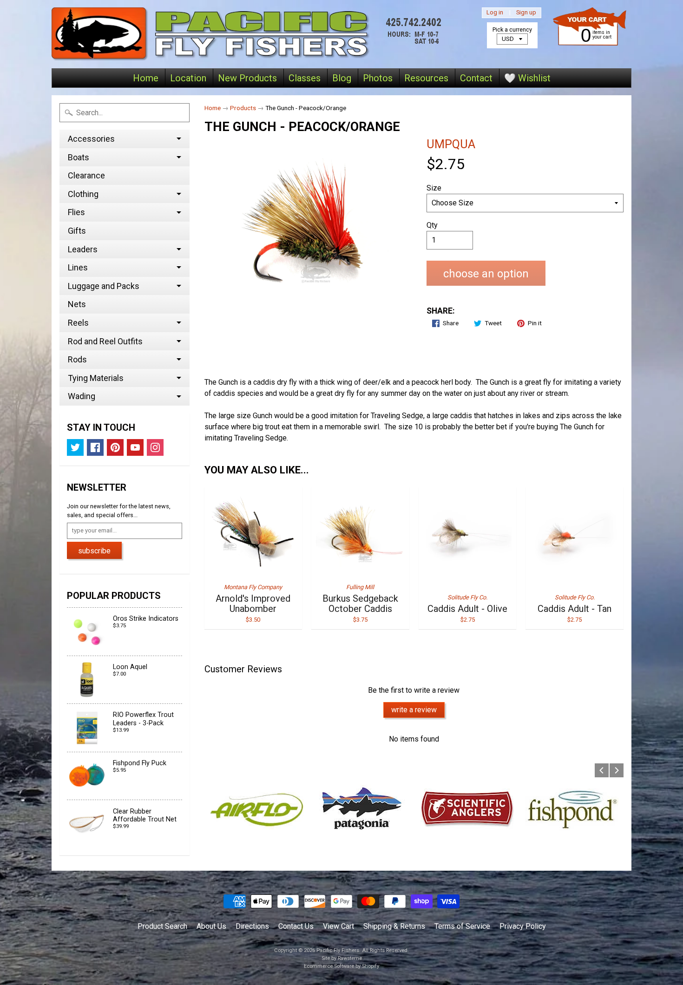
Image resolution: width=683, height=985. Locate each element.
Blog (341, 78)
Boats (78, 157)
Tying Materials (96, 378)
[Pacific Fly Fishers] (249, 34)
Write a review (414, 709)
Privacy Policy (522, 926)
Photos (378, 78)
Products (243, 108)
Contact (476, 78)
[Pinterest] (115, 447)
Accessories (91, 139)
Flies (76, 212)
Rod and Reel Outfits (105, 341)
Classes (305, 78)
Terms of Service (462, 926)
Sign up (526, 13)
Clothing (83, 194)
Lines (78, 267)
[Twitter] (75, 447)
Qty (432, 225)
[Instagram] (155, 447)
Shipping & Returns (394, 926)
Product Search (162, 926)
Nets (77, 304)
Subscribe (94, 550)
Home (145, 78)
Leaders (83, 249)
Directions (252, 926)
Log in (494, 13)
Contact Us (296, 926)
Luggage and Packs (103, 286)
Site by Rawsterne (342, 958)
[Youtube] (135, 447)
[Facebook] (95, 447)
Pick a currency (512, 29)
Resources (426, 78)
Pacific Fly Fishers (337, 950)
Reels (78, 323)
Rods (77, 359)
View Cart (338, 926)
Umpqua (451, 144)
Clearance (86, 175)
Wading (81, 396)
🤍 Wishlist (527, 78)
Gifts (77, 231)
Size (434, 188)
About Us (211, 926)
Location (188, 78)
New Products (247, 78)
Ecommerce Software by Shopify (341, 966)
